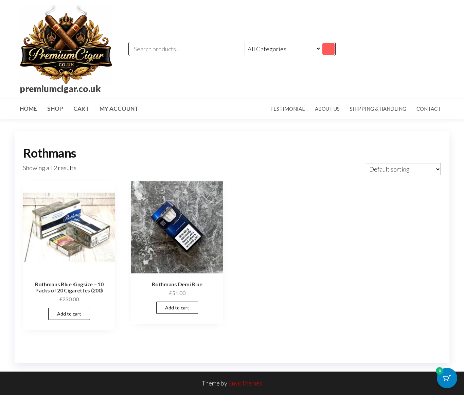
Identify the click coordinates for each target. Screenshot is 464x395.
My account (119, 108)
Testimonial (287, 109)
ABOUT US (327, 109)
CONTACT (428, 109)
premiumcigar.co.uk (60, 88)
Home (28, 108)
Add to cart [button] (69, 314)
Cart (81, 108)
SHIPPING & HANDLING (378, 109)
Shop (55, 108)
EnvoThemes (245, 383)
